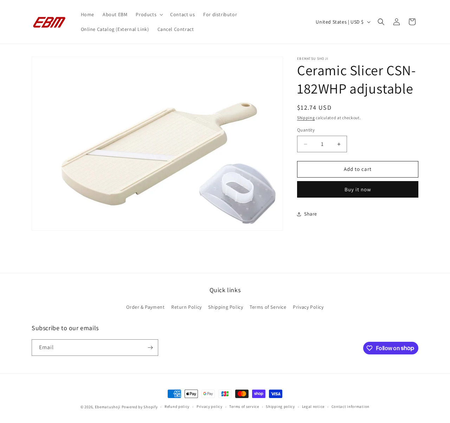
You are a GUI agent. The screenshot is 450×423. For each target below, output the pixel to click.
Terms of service (244, 406)
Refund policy (177, 406)
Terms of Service (268, 307)
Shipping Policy (225, 307)
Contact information (350, 406)
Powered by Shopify (140, 406)
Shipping (306, 117)
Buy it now (358, 189)
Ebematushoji (108, 406)
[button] (148, 14)
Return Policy (186, 307)
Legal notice (313, 406)
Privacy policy (210, 406)
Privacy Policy (308, 307)
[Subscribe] (150, 347)
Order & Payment (145, 307)
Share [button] (310, 214)
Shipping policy (280, 406)
